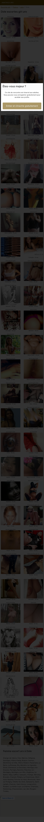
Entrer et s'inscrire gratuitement (22, 106)
